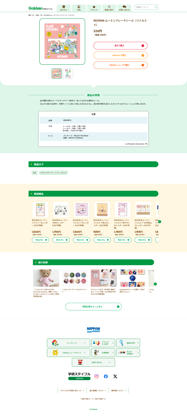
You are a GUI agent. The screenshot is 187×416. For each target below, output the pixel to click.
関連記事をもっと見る (92, 306)
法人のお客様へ (130, 352)
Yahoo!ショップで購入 (119, 65)
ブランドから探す (105, 342)
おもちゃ (63, 9)
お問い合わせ (124, 9)
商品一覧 (39, 15)
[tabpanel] (57, 73)
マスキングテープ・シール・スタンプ (53, 173)
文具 (79, 9)
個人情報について (96, 390)
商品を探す (109, 9)
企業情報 (105, 352)
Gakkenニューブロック (72, 352)
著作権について (117, 390)
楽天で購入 (119, 45)
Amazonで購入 (119, 55)
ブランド (94, 9)
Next (159, 221)
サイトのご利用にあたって (71, 390)
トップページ (72, 343)
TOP (32, 15)
